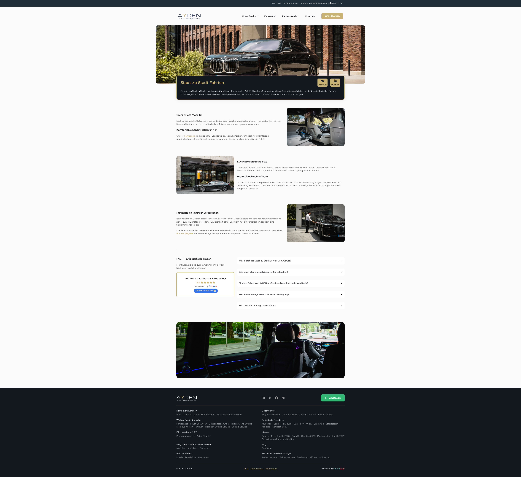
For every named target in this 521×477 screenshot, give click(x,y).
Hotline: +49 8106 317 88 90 (314, 3)
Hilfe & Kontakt (291, 3)
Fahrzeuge (189, 136)
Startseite (276, 3)
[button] (291, 260)
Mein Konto (337, 3)
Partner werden (184, 453)
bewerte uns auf (204, 290)
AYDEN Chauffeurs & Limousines (206, 278)
